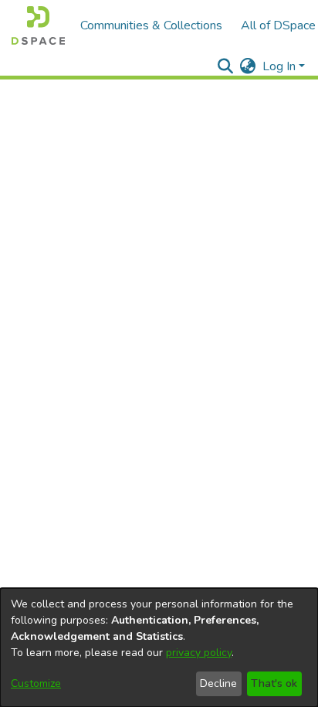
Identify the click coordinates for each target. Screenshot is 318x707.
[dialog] (159, 647)
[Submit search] (225, 66)
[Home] (38, 25)
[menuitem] (248, 66)
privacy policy (199, 652)
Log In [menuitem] (279, 66)
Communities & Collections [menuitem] (151, 25)
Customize (36, 683)
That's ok (274, 683)
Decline (218, 683)
